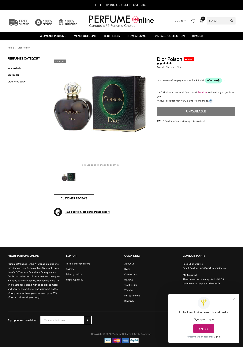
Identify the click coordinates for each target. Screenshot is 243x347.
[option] (100, 103)
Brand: (160, 67)
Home (11, 47)
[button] (164, 63)
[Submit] (87, 320)
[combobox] (217, 20)
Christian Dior (173, 67)
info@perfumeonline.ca (213, 268)
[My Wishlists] (192, 20)
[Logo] (121, 20)
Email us (202, 92)
